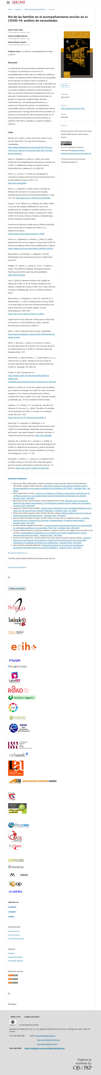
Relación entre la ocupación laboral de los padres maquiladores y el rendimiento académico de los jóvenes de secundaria (52, 502)
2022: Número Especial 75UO (34, 9)
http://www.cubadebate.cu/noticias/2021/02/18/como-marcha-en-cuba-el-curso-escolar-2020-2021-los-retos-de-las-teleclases (30, 150)
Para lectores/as (14, 931)
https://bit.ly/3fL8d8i (43, 435)
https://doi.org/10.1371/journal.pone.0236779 (27, 417)
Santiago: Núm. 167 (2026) (66, 510)
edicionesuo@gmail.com (47, 1044)
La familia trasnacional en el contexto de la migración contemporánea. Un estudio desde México (51, 519)
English (11, 953)
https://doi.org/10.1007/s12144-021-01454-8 (26, 314)
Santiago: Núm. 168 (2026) (24, 498)
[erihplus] (23, 655)
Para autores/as (14, 935)
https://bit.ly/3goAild (16, 275)
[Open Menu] (8, 2)
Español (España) (15, 957)
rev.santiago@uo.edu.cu (46, 1036)
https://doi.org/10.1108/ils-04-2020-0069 (32, 468)
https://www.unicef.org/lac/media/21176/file (26, 234)
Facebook (12, 907)
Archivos (18, 9)
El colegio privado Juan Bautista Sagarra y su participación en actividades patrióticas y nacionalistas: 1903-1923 (52, 526)
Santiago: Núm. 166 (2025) (24, 523)
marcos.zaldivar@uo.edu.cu (48, 1040)
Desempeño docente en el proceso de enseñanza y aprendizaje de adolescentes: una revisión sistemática (48, 546)
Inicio (10, 9)
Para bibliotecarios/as (16, 938)
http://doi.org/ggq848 (17, 183)
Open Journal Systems (17, 567)
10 (22, 553)
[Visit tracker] (9, 577)
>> (26, 553)
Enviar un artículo (17, 588)
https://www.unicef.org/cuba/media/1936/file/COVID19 (30, 248)
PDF (66, 85)
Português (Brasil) (15, 961)
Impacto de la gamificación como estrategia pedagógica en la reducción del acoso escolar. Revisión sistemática (52, 509)
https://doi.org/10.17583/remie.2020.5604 (33, 198)
